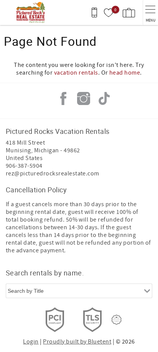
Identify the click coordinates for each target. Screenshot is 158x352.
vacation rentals (76, 73)
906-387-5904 (24, 166)
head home (124, 73)
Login (30, 341)
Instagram (83, 98)
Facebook (63, 98)
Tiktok (104, 98)
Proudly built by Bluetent (77, 341)
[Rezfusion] (116, 319)
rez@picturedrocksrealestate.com (52, 173)
